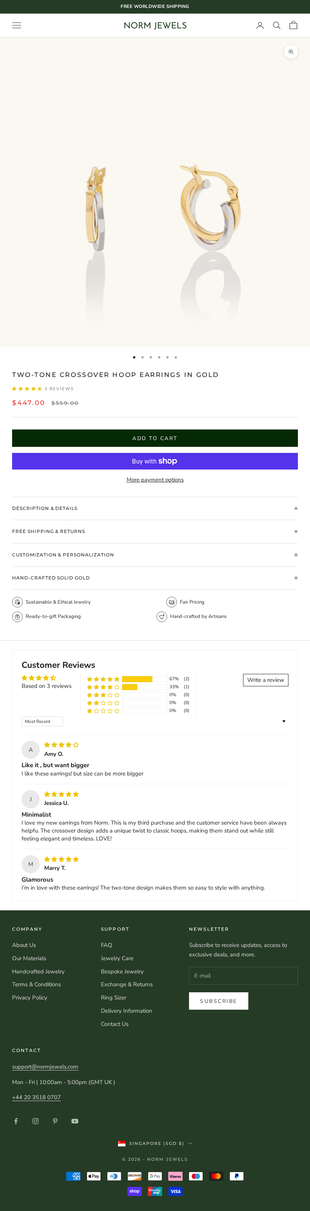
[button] (28, 389)
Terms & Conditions (36, 984)
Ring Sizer (113, 997)
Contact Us (115, 1024)
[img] (61, 745)
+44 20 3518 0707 (36, 1097)
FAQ (106, 945)
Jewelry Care (117, 958)
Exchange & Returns (127, 984)
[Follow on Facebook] (16, 1121)
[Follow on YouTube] (75, 1121)
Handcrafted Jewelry (38, 971)
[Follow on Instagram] (35, 1121)
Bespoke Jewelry (122, 971)
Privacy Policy (29, 997)
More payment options (155, 479)
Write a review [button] (265, 680)
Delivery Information (126, 1011)
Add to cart (155, 438)
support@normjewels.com (45, 1066)
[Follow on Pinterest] (55, 1121)
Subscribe (218, 1001)
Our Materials (29, 958)
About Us (24, 945)
